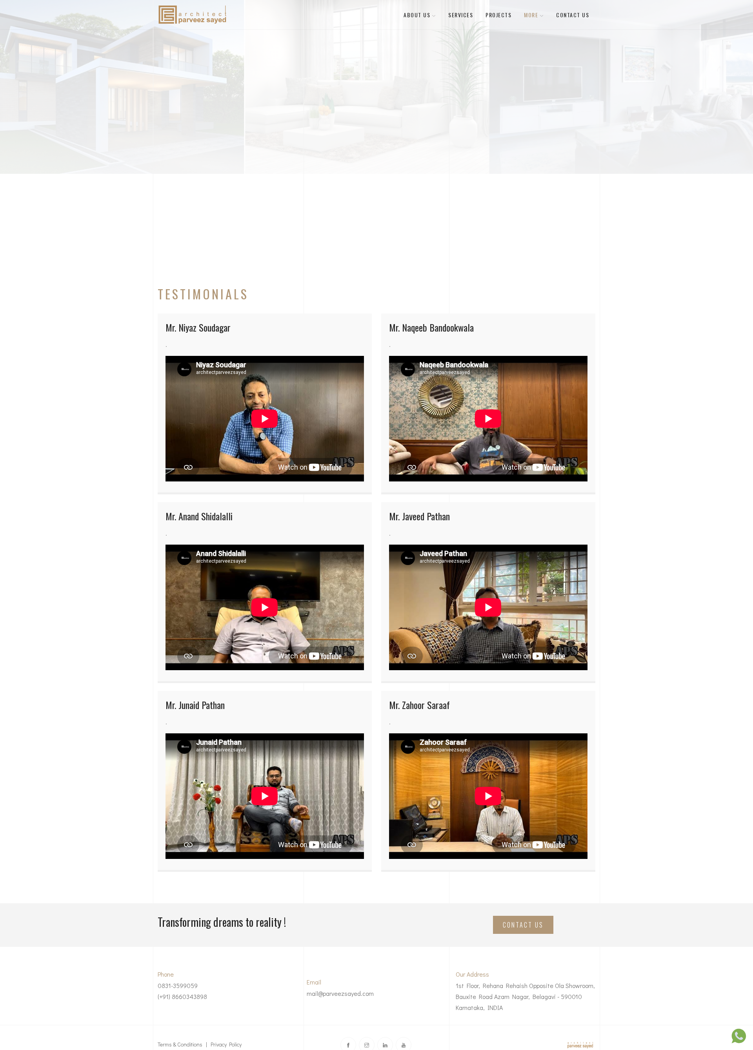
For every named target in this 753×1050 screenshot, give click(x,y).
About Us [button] (418, 15)
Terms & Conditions (180, 1044)
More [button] (532, 15)
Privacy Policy (226, 1044)
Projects (498, 15)
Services (460, 15)
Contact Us (572, 15)
